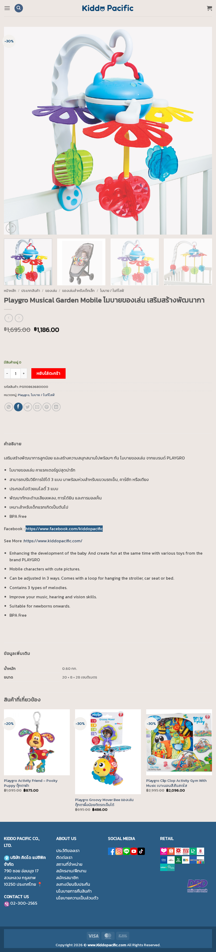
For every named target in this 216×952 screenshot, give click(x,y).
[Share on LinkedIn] (56, 407)
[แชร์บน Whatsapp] (8, 407)
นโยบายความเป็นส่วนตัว (77, 898)
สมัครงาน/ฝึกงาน (71, 871)
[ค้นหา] (18, 8)
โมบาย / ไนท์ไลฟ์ (112, 290)
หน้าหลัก (10, 290)
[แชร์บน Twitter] (27, 407)
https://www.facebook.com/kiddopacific (64, 528)
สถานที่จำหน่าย (69, 864)
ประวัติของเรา (68, 850)
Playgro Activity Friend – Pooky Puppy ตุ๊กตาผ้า (31, 783)
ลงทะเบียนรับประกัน (73, 884)
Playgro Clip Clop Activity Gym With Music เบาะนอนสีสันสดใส (176, 783)
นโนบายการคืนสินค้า (74, 891)
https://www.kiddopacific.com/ (53, 541)
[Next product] (8, 318)
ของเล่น (51, 290)
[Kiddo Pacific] (108, 8)
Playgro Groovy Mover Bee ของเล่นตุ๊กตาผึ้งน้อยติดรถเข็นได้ (104, 802)
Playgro (23, 394)
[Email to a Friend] (37, 407)
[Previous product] (19, 318)
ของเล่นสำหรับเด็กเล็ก (78, 290)
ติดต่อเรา (64, 857)
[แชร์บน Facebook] (18, 407)
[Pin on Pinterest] (46, 407)
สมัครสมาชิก (67, 877)
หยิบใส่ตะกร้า (49, 373)
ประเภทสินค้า (30, 290)
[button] (7, 8)
